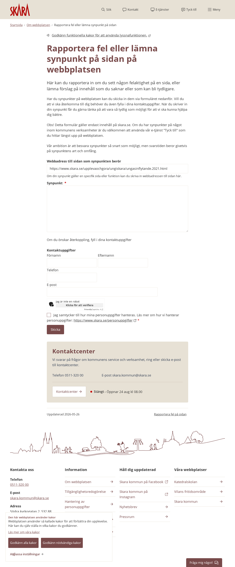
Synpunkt (56, 183)
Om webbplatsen (38, 25)
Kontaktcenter (67, 391)
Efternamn (106, 255)
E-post (52, 284)
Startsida (16, 25)
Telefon (52, 270)
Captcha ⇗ (92, 309)
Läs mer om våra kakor (24, 532)
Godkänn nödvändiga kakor (62, 543)
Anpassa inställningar (25, 554)
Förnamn (54, 255)
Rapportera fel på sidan (170, 414)
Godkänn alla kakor (23, 543)
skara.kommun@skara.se (29, 498)
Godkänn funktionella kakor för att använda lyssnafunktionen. (97, 35)
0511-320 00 (19, 484)
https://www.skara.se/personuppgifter (103, 320)
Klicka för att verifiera (79, 305)
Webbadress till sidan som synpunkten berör (84, 161)
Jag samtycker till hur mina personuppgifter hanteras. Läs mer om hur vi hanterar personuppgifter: (113, 318)
